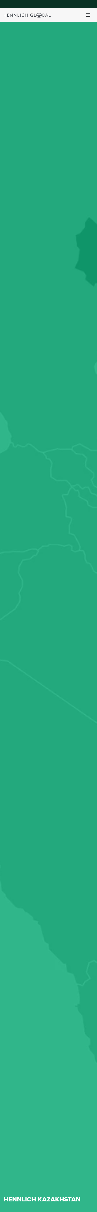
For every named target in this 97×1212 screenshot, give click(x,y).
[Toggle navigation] (88, 15)
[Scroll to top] (88, 1206)
